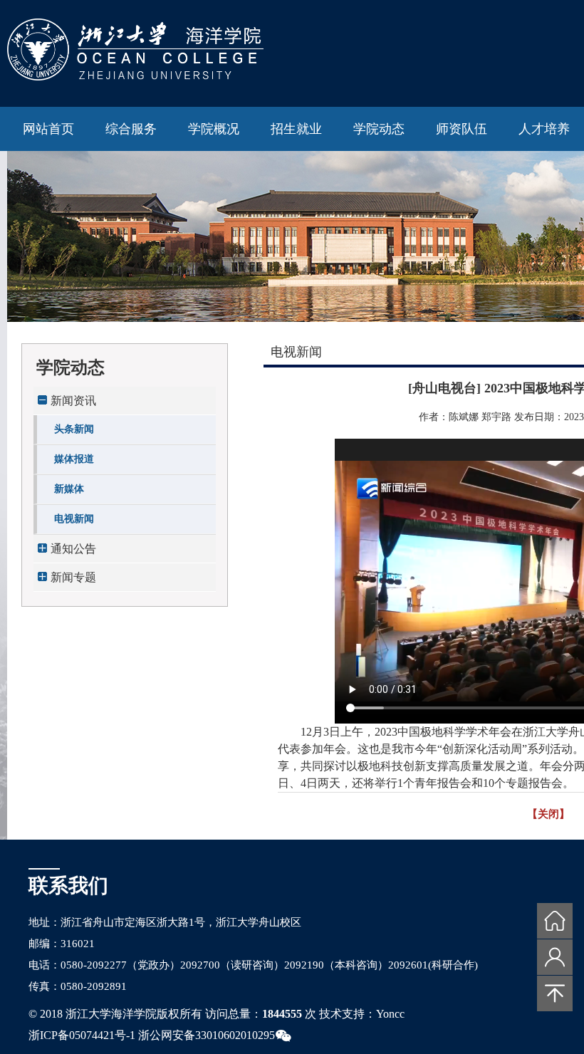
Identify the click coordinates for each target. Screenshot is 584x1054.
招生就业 (296, 129)
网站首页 (48, 129)
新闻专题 (73, 577)
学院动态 (379, 129)
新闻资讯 (73, 401)
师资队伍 (461, 129)
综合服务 (131, 129)
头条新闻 (74, 429)
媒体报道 (74, 459)
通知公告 (73, 549)
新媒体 (69, 489)
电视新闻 (74, 518)
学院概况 (213, 129)
